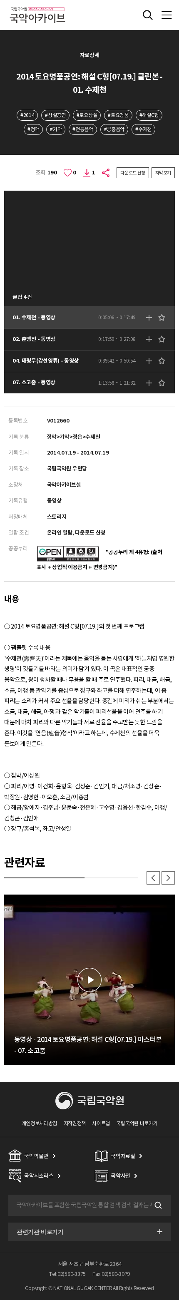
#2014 (27, 115)
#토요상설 (87, 115)
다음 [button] (168, 878)
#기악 (56, 129)
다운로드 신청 (132, 173)
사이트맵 (101, 1123)
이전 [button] (153, 878)
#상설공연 (55, 115)
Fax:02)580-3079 (111, 1274)
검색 (157, 1205)
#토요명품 (118, 115)
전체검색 (148, 15)
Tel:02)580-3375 (67, 1274)
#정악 (33, 129)
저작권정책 (75, 1123)
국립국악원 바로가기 (136, 1123)
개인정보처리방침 (39, 1123)
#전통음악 (82, 129)
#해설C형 (149, 115)
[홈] (37, 6)
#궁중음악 (114, 129)
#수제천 (143, 129)
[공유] (106, 172)
